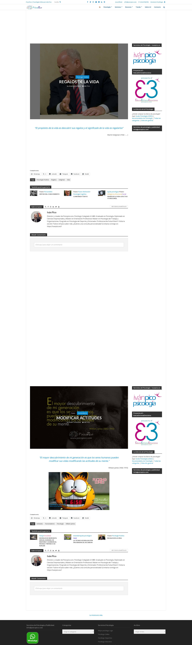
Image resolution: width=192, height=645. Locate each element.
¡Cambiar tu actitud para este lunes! (57, 505)
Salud (75, 538)
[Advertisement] (96, 29)
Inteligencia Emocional (114, 194)
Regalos (53, 180)
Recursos (128, 7)
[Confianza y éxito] (67, 193)
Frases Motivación (84, 192)
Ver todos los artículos (119, 206)
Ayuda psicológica (113, 192)
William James (70, 524)
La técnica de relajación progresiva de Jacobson (83, 541)
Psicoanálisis (48, 192)
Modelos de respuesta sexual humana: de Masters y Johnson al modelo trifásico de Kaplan (48, 542)
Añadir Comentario (75, 86)
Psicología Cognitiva (79, 194)
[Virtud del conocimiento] (33, 193)
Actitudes (40, 524)
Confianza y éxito (80, 196)
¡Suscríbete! (118, 2)
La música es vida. (96, 615)
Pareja (41, 536)
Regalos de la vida (114, 538)
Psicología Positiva (82, 77)
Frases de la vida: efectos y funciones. (117, 197)
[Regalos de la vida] (101, 537)
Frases (72, 77)
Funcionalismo (82, 413)
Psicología (107, 7)
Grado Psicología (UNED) (144, 116)
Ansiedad (76, 536)
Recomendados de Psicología (142, 118)
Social (124, 194)
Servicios (118, 7)
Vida (68, 180)
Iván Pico (87, 86)
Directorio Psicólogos (156, 2)
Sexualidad (47, 536)
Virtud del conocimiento (49, 194)
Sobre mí (148, 7)
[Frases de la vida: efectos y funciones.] (101, 193)
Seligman (62, 180)
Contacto (157, 7)
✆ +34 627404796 (143, 2)
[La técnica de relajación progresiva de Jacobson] (67, 537)
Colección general (147, 120)
